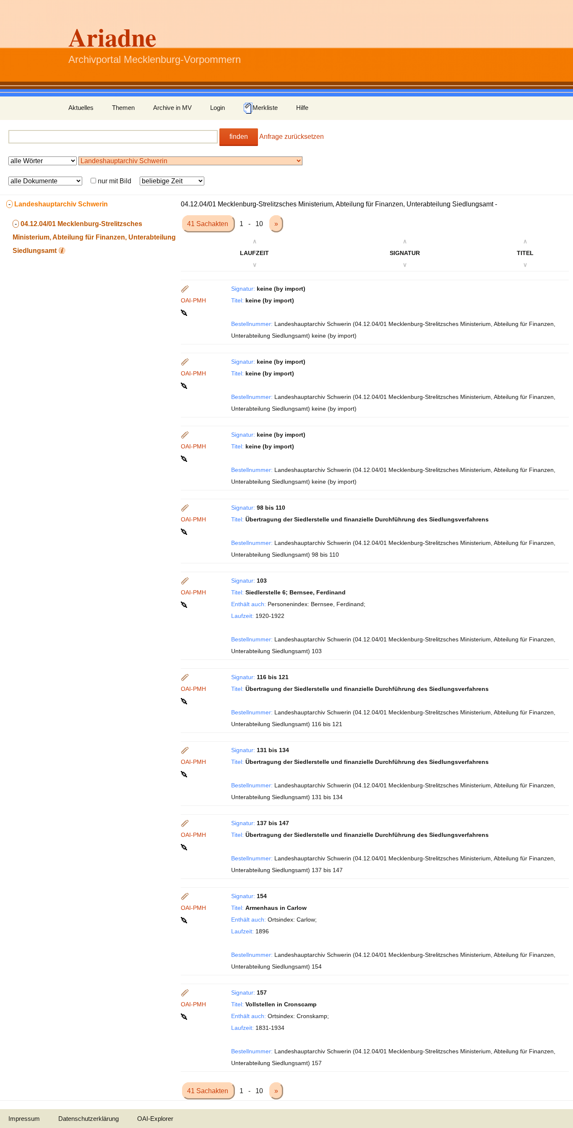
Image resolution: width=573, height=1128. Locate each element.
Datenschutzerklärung (88, 1118)
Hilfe (302, 107)
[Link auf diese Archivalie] (185, 312)
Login (217, 107)
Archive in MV (172, 107)
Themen (123, 107)
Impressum (24, 1118)
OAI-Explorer (155, 1118)
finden (238, 136)
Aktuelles (81, 107)
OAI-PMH (193, 300)
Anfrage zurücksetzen (291, 136)
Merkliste (265, 107)
